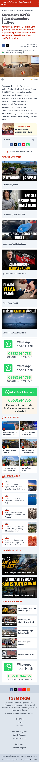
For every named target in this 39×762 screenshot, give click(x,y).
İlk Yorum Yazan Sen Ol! (21, 151)
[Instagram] (20, 689)
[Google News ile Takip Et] (33, 79)
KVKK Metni (19, 744)
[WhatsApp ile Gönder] (28, 144)
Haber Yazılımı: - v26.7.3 (19, 760)
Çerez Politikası (19, 738)
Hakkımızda (19, 719)
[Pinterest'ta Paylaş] (23, 144)
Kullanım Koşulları (19, 731)
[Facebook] (11, 689)
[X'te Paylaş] (7, 45)
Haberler (4, 10)
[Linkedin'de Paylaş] (19, 144)
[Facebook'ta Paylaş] (3, 45)
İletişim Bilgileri (19, 748)
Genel (12, 10)
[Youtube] (24, 689)
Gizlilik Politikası (19, 735)
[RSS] (28, 689)
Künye (19, 722)
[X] (15, 689)
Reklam (19, 726)
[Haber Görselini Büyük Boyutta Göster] (19, 66)
